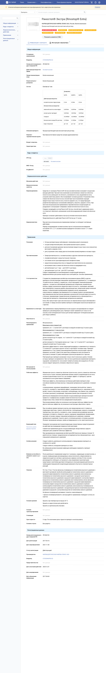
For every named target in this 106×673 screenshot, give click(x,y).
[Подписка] (91, 2)
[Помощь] (95, 2)
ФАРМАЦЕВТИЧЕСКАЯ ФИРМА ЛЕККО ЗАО (56, 554)
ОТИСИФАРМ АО (48, 60)
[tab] (37, 43)
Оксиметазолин (48, 69)
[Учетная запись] (99, 2)
